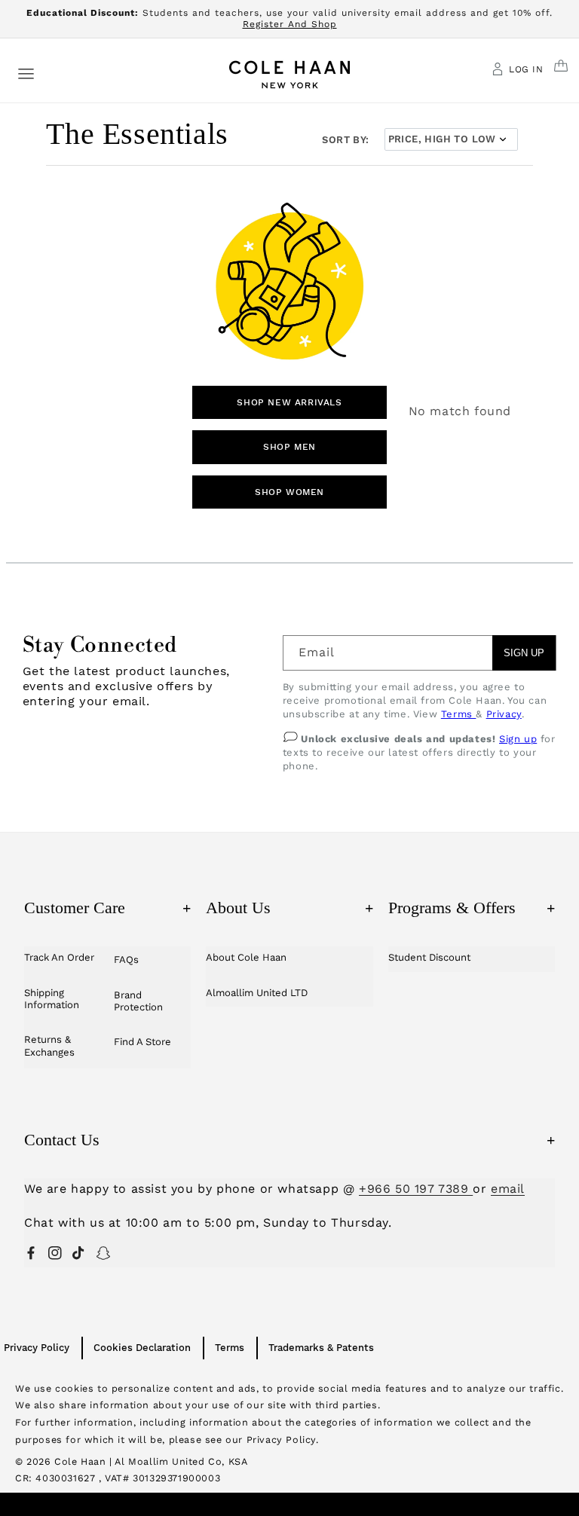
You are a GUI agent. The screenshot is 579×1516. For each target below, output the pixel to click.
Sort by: (345, 139)
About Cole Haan (246, 957)
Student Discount (429, 957)
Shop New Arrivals (289, 402)
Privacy (504, 714)
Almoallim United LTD (257, 992)
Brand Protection (138, 1001)
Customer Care (107, 907)
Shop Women (289, 492)
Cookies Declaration (142, 1347)
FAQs (126, 959)
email (508, 1188)
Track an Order (59, 957)
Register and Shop (290, 24)
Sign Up (524, 653)
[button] (26, 73)
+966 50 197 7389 (416, 1188)
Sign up (518, 738)
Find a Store (142, 1041)
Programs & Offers (471, 907)
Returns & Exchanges (49, 1045)
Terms (458, 714)
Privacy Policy (36, 1347)
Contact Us (289, 1139)
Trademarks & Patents (321, 1347)
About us (289, 907)
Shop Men (289, 447)
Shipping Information (51, 998)
